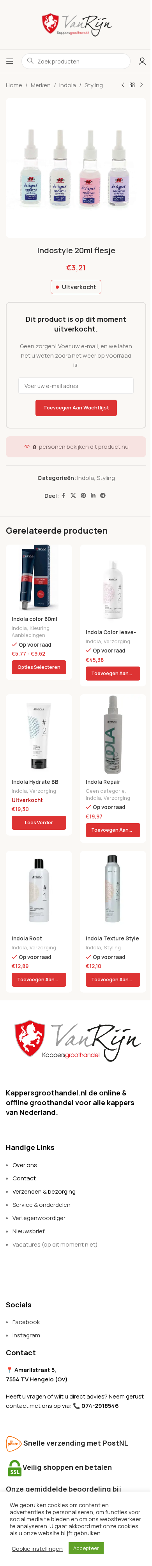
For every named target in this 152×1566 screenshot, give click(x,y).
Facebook (26, 1322)
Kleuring (39, 627)
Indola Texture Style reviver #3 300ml (112, 942)
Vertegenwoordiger (38, 1218)
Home (14, 85)
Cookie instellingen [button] (37, 1548)
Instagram (26, 1335)
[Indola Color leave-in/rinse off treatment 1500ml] (113, 584)
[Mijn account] (142, 61)
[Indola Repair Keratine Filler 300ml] (113, 734)
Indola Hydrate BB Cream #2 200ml (35, 785)
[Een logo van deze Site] (76, 24)
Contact (24, 1178)
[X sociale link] (73, 495)
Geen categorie (105, 790)
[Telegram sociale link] (103, 495)
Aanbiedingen (28, 634)
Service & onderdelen (41, 1205)
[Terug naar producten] (132, 85)
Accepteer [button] (86, 1548)
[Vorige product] (122, 85)
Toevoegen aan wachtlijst (76, 407)
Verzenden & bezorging (44, 1191)
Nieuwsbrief (28, 1231)
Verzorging (117, 641)
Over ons (24, 1165)
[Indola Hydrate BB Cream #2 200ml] (39, 734)
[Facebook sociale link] (63, 495)
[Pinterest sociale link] (83, 495)
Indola (67, 85)
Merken (41, 85)
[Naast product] (141, 85)
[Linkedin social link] (93, 495)
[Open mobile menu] (10, 61)
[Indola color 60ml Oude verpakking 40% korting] (39, 578)
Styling (94, 85)
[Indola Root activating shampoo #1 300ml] (39, 890)
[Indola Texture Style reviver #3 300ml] (113, 890)
